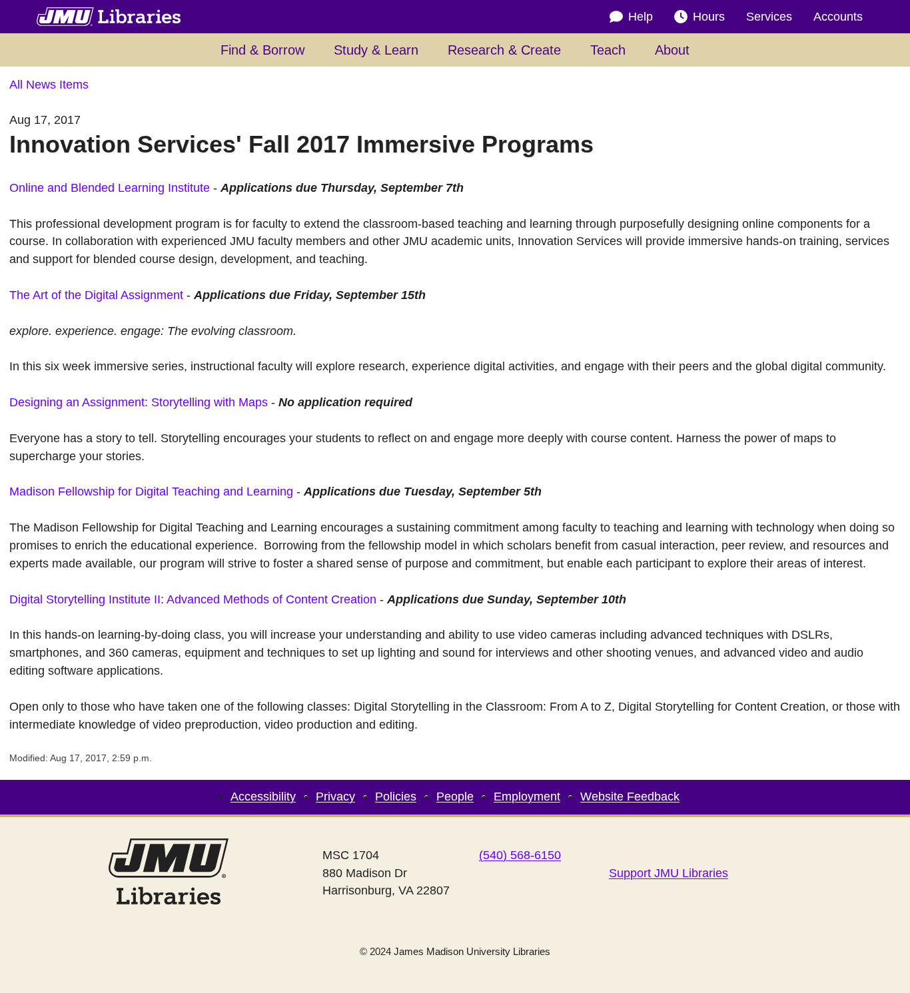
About (672, 50)
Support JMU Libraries (668, 873)
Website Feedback (630, 796)
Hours (709, 16)
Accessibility (263, 796)
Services (769, 16)
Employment (527, 796)
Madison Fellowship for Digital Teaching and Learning (151, 491)
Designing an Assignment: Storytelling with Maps (138, 402)
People (455, 796)
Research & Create (504, 50)
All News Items (49, 84)
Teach (608, 50)
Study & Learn (376, 50)
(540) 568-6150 (520, 855)
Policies (395, 796)
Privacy (335, 796)
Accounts (838, 16)
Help (640, 16)
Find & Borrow (262, 50)
